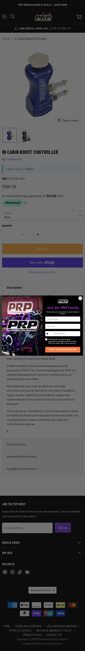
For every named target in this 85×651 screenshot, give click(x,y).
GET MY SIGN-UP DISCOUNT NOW (63, 350)
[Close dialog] (80, 298)
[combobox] (49, 333)
